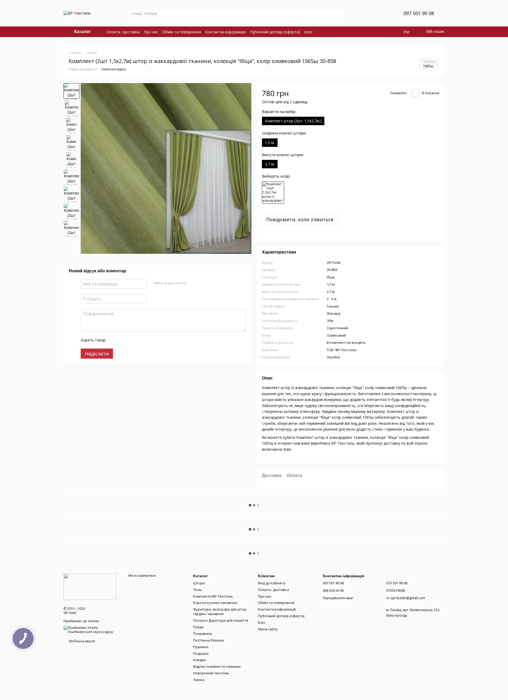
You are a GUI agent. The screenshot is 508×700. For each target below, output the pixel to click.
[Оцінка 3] (131, 340)
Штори (199, 583)
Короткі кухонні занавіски (215, 602)
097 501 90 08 (418, 13)
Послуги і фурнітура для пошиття (220, 620)
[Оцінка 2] (123, 340)
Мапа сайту (268, 629)
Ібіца (331, 277)
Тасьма (333, 306)
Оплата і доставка (123, 31)
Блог (308, 31)
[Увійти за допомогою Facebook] (192, 283)
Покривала (202, 633)
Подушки (200, 653)
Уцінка (198, 679)
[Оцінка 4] (139, 340)
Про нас (151, 31)
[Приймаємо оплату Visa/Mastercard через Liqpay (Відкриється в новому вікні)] (92, 629)
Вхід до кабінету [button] (271, 583)
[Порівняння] (373, 13)
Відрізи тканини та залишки (217, 666)
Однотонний (337, 328)
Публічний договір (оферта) (275, 31)
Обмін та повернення (181, 31)
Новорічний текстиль (211, 673)
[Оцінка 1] (114, 340)
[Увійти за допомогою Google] (201, 283)
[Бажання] (386, 13)
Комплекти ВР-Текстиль (213, 596)
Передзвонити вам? (338, 598)
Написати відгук (113, 69)
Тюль (197, 589)
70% (330, 320)
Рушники (200, 646)
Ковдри (199, 659)
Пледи (198, 627)
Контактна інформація (225, 31)
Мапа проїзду (396, 615)
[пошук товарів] (340, 13)
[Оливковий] (273, 193)
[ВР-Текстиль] (90, 586)
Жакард (333, 313)
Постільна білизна (208, 640)
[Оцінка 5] (148, 340)
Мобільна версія (81, 641)
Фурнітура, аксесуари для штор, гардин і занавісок (220, 611)
